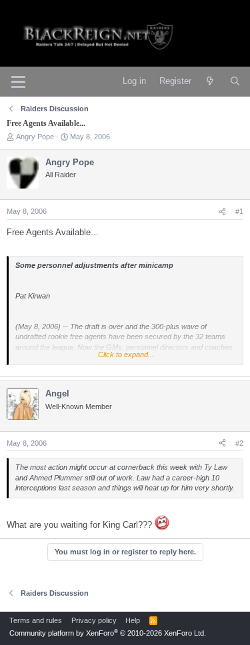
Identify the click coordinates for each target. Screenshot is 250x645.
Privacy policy (94, 620)
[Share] (222, 212)
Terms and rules (35, 620)
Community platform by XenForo (107, 633)
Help (132, 620)
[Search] (235, 81)
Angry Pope (35, 137)
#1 (239, 211)
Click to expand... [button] (126, 354)
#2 (239, 443)
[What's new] (210, 81)
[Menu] (18, 82)
